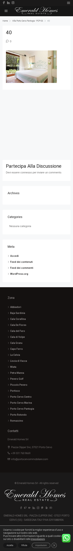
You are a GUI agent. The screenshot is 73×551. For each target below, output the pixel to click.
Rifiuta (24, 545)
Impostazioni (41, 545)
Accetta (10, 545)
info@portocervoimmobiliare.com (29, 459)
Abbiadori (15, 307)
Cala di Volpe (17, 337)
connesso (26, 172)
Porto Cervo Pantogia (22, 408)
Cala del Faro (17, 331)
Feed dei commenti (21, 267)
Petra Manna (17, 372)
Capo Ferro (16, 349)
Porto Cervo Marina (21, 402)
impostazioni (38, 539)
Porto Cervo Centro (21, 396)
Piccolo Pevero (18, 384)
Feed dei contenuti (21, 261)
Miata (13, 367)
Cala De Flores (18, 325)
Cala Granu (16, 343)
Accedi (14, 255)
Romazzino (16, 420)
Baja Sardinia (17, 313)
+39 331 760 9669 (20, 453)
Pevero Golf (16, 378)
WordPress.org (19, 273)
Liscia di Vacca (18, 361)
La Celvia (15, 355)
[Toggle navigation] (68, 3)
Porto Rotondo (18, 414)
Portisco (15, 390)
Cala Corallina (18, 319)
